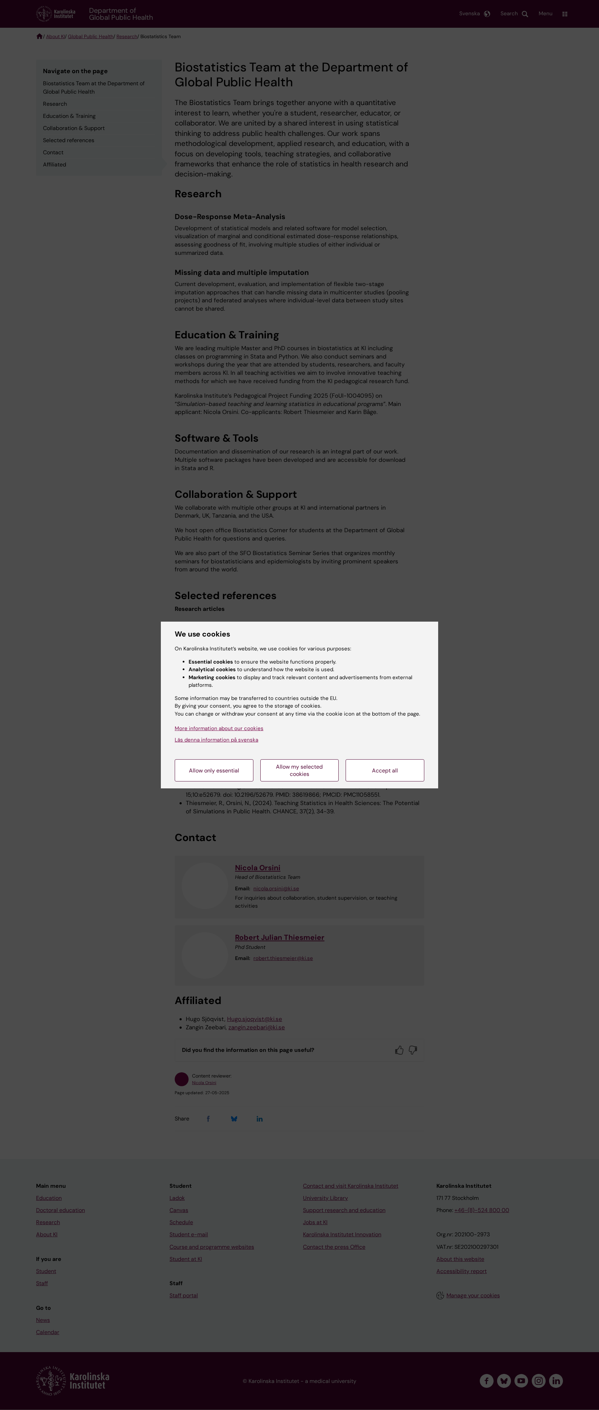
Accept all (385, 770)
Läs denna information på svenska (216, 739)
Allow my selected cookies (299, 770)
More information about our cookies (219, 728)
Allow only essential (214, 770)
